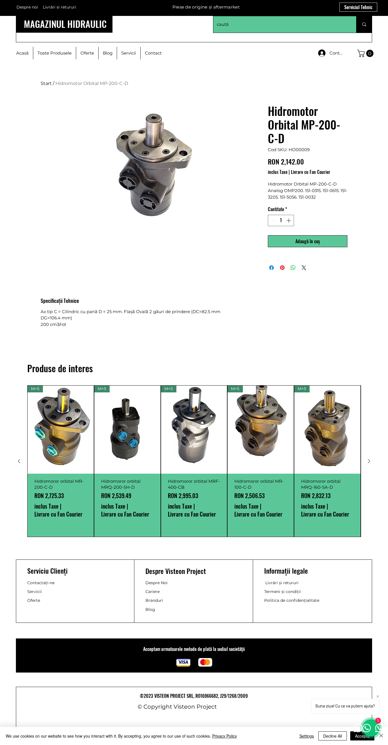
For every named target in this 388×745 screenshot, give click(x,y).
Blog (150, 609)
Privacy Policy (224, 736)
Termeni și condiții (282, 591)
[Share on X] (304, 267)
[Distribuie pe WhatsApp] (293, 267)
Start (46, 83)
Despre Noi (156, 582)
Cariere (152, 591)
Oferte (33, 600)
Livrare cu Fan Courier (310, 172)
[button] (366, 53)
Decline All (332, 736)
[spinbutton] (281, 220)
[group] (194, 461)
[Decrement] (273, 220)
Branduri (154, 600)
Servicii (34, 591)
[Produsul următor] (369, 461)
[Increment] (289, 220)
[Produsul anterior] (19, 461)
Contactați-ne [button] (41, 582)
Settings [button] (306, 736)
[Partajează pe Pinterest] (282, 267)
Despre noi (27, 7)
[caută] (364, 24)
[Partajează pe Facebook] (271, 267)
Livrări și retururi (282, 582)
